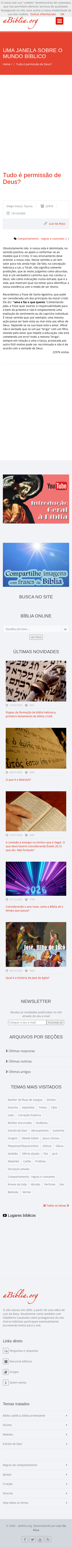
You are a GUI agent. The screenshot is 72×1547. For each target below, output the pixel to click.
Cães (54, 1107)
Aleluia (47, 1146)
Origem (12, 1138)
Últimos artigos (19, 1072)
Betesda (13, 1192)
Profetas (40, 1161)
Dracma (13, 1107)
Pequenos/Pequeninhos (23, 1146)
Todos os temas (56, 1205)
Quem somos (18, 1382)
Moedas (8, 1434)
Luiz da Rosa (57, 223)
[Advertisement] (36, 113)
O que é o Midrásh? (18, 779)
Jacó (54, 1153)
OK (62, 14)
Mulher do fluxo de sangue (25, 1100)
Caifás (27, 1161)
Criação (7, 1484)
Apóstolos (28, 1107)
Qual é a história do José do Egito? (27, 978)
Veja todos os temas (15, 1502)
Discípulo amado (18, 1169)
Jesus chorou (51, 1138)
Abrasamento (40, 1130)
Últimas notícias (20, 1061)
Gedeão (13, 1153)
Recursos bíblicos (21, 1361)
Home (6, 64)
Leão (11, 1115)
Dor (62, 1184)
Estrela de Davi (17, 1130)
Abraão (35, 1184)
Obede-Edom (30, 1138)
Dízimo (51, 1100)
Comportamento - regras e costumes (41, 238)
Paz (46, 1153)
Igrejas (7, 1474)
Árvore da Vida (17, 1184)
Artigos (14, 1372)
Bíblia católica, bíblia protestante (24, 1415)
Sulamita (58, 1130)
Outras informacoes (43, 14)
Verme (26, 1192)
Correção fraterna (29, 1115)
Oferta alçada (30, 1153)
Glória (59, 1146)
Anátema (41, 1123)
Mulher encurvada (20, 1123)
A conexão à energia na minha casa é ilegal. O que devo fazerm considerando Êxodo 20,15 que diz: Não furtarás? (35, 846)
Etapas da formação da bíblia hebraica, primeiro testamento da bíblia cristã (31, 714)
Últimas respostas (21, 1051)
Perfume (49, 1184)
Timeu (43, 1107)
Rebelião (13, 1161)
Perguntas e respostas (24, 1351)
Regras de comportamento (20, 1465)
